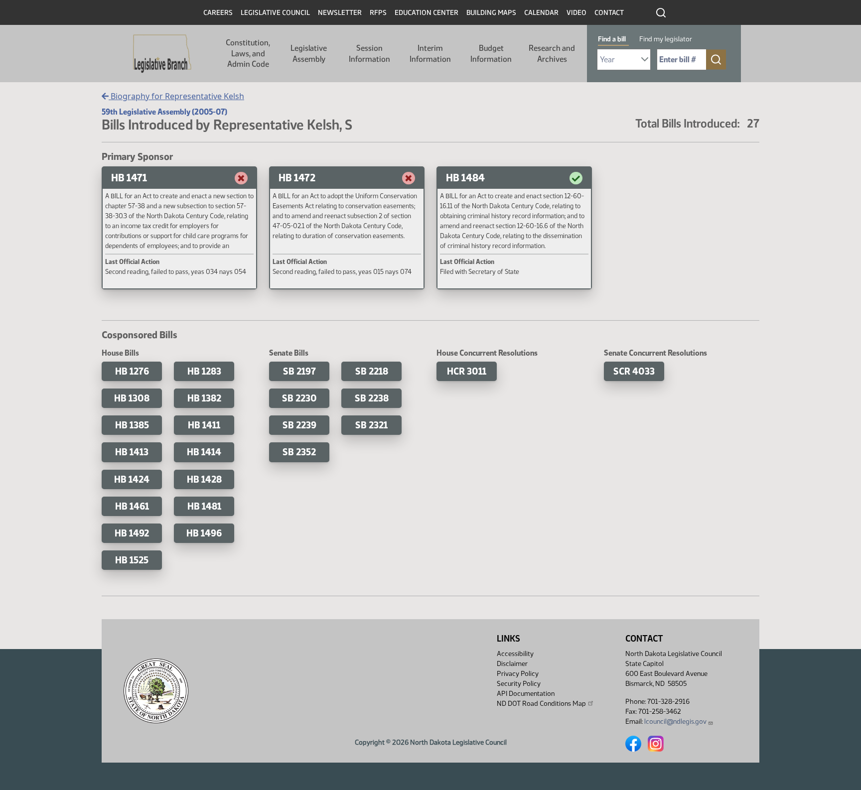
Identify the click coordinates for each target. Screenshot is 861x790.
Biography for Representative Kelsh (176, 96)
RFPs (378, 12)
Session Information (369, 53)
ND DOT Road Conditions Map (541, 703)
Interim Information (430, 53)
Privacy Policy (518, 673)
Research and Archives (552, 53)
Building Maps (491, 12)
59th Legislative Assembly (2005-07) (164, 112)
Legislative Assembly (308, 53)
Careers (218, 12)
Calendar (541, 12)
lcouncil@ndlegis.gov (675, 721)
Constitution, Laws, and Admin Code (248, 53)
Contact (609, 12)
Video (576, 12)
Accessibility (515, 654)
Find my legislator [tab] (665, 39)
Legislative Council (275, 12)
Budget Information (491, 53)
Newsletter (340, 12)
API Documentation (526, 693)
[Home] (162, 54)
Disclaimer (512, 663)
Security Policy (519, 683)
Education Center (426, 12)
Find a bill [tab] (612, 39)
